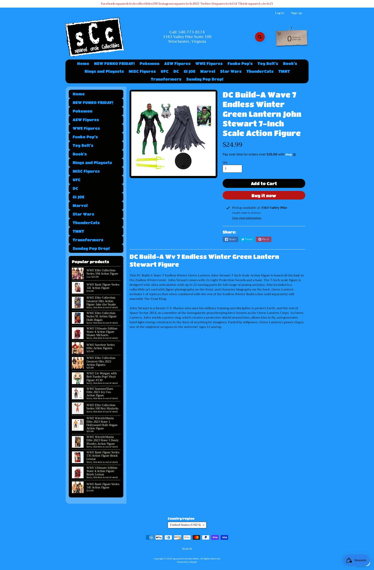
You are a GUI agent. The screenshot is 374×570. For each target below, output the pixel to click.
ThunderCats (259, 71)
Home (83, 63)
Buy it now (263, 195)
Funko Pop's (240, 63)
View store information (246, 218)
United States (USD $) (185, 525)
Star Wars (231, 71)
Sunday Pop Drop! (204, 79)
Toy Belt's (268, 63)
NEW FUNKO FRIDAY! (114, 63)
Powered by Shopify (187, 562)
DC (176, 71)
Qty (225, 162)
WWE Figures (209, 63)
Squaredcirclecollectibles (186, 559)
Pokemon (149, 63)
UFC (164, 71)
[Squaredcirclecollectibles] (94, 36)
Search (187, 548)
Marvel (207, 71)
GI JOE (189, 71)
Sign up (296, 13)
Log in (279, 13)
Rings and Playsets (104, 71)
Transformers (166, 79)
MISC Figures (142, 71)
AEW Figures (177, 63)
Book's (290, 63)
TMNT (284, 71)
